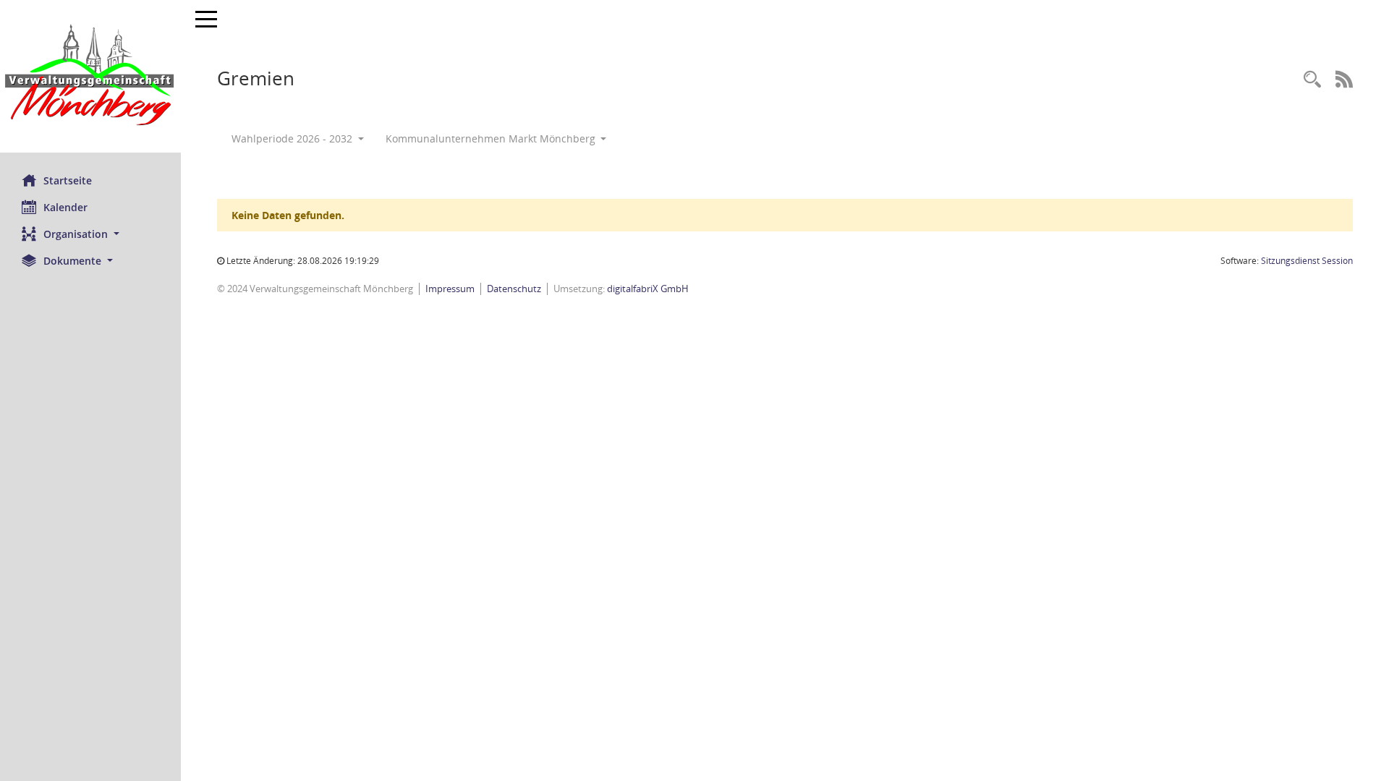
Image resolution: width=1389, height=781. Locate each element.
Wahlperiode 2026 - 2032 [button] (293, 138)
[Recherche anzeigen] (1312, 80)
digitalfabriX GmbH (648, 288)
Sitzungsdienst (1307, 261)
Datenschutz (514, 288)
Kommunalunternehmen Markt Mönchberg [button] (492, 138)
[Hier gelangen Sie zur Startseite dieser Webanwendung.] (90, 76)
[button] (90, 234)
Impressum (450, 288)
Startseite (67, 180)
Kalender (65, 207)
